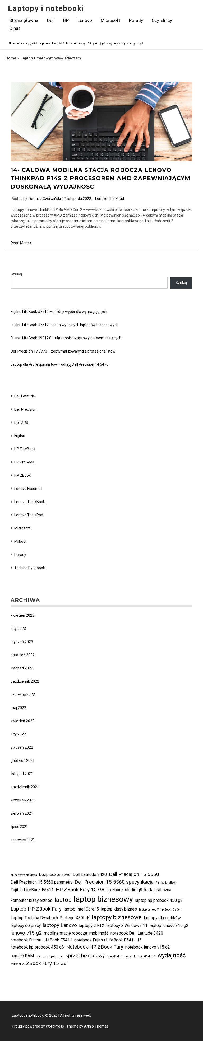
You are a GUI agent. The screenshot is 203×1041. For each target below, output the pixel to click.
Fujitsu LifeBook (166, 882)
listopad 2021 (22, 774)
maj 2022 (18, 708)
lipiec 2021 (19, 826)
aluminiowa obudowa (24, 875)
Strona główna (23, 20)
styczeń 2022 (22, 747)
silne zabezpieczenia (49, 956)
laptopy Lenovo (60, 925)
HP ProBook (24, 462)
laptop (63, 899)
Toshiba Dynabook (29, 568)
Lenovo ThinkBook (29, 502)
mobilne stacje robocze (65, 933)
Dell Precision (25, 409)
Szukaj (16, 274)
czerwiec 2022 (23, 694)
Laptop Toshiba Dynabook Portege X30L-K (50, 917)
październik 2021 (25, 787)
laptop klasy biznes (119, 909)
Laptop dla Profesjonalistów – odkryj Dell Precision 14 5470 (59, 364)
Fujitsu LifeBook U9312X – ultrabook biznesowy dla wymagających (66, 338)
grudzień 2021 (23, 760)
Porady (136, 20)
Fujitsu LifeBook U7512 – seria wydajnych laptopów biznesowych (64, 325)
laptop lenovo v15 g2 (169, 925)
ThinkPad (113, 956)
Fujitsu (19, 436)
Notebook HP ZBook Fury (94, 947)
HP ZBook (22, 475)
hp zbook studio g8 (124, 889)
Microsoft (110, 20)
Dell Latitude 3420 (90, 874)
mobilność (98, 933)
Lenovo (84, 20)
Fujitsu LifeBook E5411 (32, 889)
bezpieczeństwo (55, 874)
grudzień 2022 (23, 655)
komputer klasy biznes (31, 900)
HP (66, 20)
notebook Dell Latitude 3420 (136, 933)
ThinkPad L (128, 956)
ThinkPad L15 (146, 956)
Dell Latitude (24, 396)
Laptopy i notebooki (46, 8)
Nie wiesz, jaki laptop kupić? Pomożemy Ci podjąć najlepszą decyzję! (76, 43)
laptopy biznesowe (117, 917)
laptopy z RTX (91, 925)
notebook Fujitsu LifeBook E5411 (41, 939)
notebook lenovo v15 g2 (147, 947)
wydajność (172, 955)
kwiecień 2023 (22, 615)
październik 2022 (25, 681)
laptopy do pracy (26, 925)
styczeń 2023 (22, 642)
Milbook (20, 541)
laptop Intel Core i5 (81, 909)
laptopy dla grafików (162, 917)
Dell (50, 20)
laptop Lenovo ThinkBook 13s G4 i (160, 909)
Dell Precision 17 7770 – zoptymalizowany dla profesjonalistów (63, 351)
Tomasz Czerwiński (44, 198)
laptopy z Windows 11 (127, 925)
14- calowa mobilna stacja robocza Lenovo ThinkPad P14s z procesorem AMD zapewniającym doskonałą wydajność (100, 178)
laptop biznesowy (103, 899)
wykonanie (17, 964)
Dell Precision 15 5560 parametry (41, 882)
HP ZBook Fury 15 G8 (80, 890)
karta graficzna (157, 889)
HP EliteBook (24, 449)
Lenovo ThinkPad (109, 198)
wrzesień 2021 (23, 800)
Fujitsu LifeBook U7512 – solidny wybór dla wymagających (59, 312)
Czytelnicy (162, 20)
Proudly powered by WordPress (38, 1026)
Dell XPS (21, 422)
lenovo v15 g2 (26, 933)
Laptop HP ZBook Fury (36, 909)
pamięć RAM (22, 955)
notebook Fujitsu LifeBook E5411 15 (108, 939)
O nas (14, 28)
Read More (21, 243)
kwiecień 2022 (22, 721)
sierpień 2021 (22, 813)
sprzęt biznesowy (85, 956)
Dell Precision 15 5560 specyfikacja (114, 882)
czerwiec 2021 (23, 840)
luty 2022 (18, 734)
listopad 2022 (22, 668)
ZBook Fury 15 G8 (46, 963)
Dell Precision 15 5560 (134, 874)
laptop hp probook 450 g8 (159, 900)
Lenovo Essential (28, 488)
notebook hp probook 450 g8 (37, 947)
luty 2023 (18, 628)
